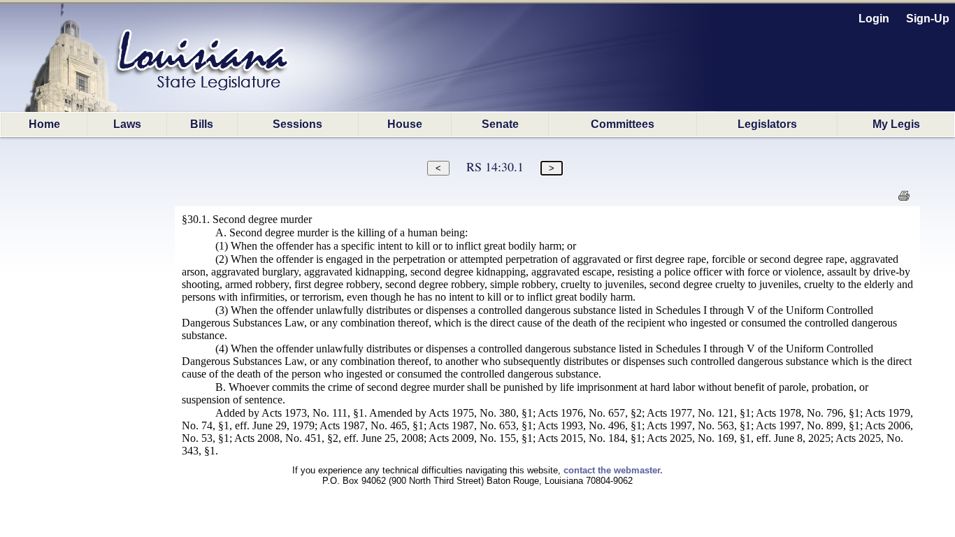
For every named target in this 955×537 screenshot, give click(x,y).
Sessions (297, 124)
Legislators (767, 124)
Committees (622, 124)
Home (44, 124)
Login (874, 18)
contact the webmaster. (613, 470)
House (404, 124)
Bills (201, 124)
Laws (127, 124)
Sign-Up (927, 18)
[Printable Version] (904, 200)
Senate (500, 124)
